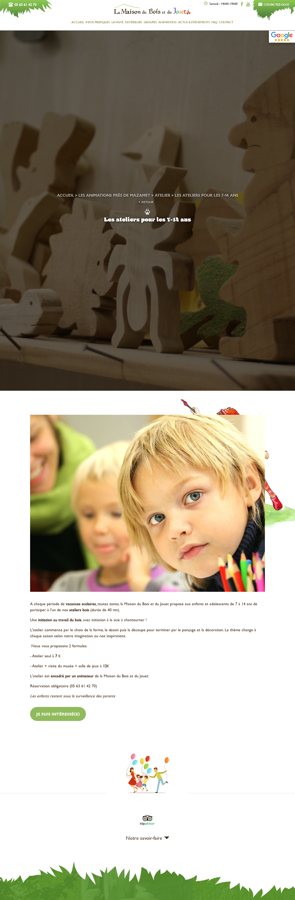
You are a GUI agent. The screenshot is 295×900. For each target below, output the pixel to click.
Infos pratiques (97, 22)
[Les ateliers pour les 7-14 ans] (147, 504)
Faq (214, 22)
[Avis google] (282, 37)
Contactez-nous (276, 4)
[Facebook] (242, 4)
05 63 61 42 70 (25, 4)
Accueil (77, 22)
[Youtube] (248, 4)
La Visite (118, 22)
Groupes (150, 22)
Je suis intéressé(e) (58, 714)
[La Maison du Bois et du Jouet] (152, 14)
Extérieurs (133, 22)
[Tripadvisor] (147, 826)
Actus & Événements (194, 22)
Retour (147, 202)
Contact (226, 22)
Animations (168, 22)
